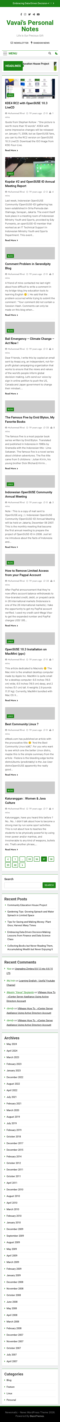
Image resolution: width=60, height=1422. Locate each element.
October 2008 (14, 1295)
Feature (11, 1386)
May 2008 (12, 1308)
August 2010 (13, 1196)
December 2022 (15, 1077)
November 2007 (15, 1341)
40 (15, 865)
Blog (10, 256)
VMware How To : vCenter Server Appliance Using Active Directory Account (31, 996)
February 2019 (14, 1130)
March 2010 (13, 1209)
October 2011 (14, 1176)
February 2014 (14, 1156)
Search (8, 879)
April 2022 (12, 1090)
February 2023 (14, 1064)
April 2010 (12, 1202)
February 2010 (14, 1215)
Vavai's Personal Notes (30, 26)
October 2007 (14, 1348)
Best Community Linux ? (21, 724)
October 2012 (14, 1163)
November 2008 (15, 1288)
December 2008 (15, 1282)
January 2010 (14, 1222)
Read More (10, 150)
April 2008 (12, 1315)
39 (8, 865)
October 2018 (14, 1136)
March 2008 (13, 1321)
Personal (11, 1400)
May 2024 (12, 1044)
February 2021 (14, 1103)
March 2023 (13, 1057)
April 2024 (12, 1050)
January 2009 (14, 1275)
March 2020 (13, 1110)
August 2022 (13, 1083)
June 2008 (12, 1301)
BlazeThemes (37, 1416)
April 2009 (12, 1255)
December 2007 (15, 1334)
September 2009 (15, 1235)
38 (51, 859)
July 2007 (12, 1354)
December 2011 (15, 1169)
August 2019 (13, 1116)
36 (37, 859)
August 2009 (13, 1242)
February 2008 (14, 1328)
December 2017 (15, 1143)
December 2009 (15, 1229)
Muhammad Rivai (16, 113)
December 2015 (15, 1149)
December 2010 (15, 1189)
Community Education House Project (26, 63)
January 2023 (14, 1070)
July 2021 (12, 1097)
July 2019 (12, 1123)
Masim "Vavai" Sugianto (20, 992)
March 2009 (13, 1262)
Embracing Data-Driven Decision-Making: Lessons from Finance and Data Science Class (26, 3)
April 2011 (12, 1182)
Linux (10, 95)
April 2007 (12, 1361)
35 (29, 859)
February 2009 (14, 1268)
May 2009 (12, 1249)
